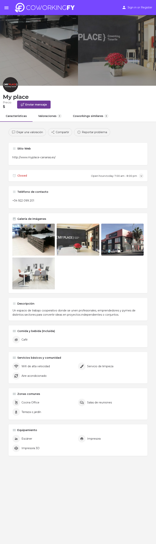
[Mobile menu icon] (6, 7)
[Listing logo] (10, 84)
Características (16, 116)
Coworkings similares (90, 116)
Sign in (132, 7)
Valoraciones (49, 116)
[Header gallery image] (39, 43)
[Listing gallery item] (33, 239)
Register (146, 7)
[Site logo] (46, 7)
